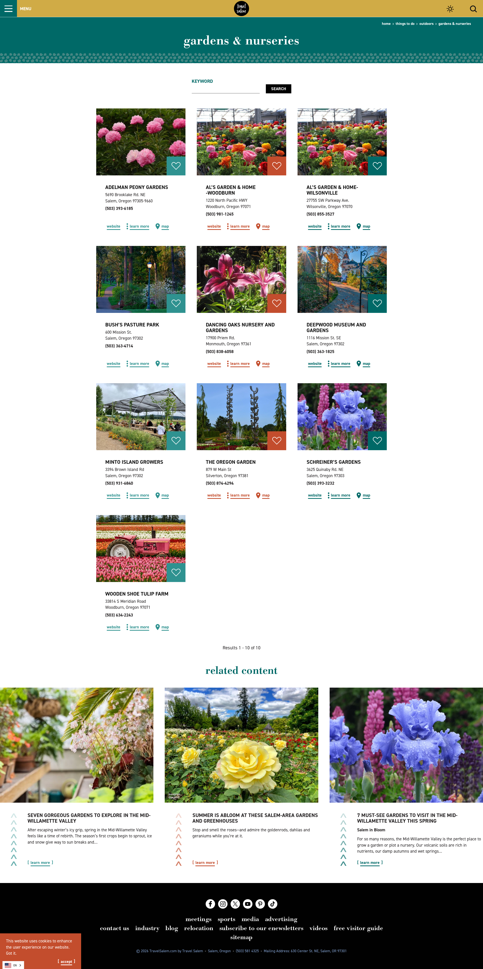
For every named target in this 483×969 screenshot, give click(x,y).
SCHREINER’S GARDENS (334, 461)
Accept (66, 961)
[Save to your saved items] (176, 165)
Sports (226, 919)
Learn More (40, 862)
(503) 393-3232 (320, 483)
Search (278, 88)
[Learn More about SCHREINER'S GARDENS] (342, 416)
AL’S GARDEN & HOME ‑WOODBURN (231, 190)
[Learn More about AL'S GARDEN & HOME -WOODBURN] (241, 141)
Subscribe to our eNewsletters (261, 928)
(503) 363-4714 (119, 346)
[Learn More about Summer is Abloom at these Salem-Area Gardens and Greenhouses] (241, 745)
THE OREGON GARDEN (231, 461)
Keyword (202, 81)
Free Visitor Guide (358, 928)
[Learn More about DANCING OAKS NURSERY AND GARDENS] (241, 279)
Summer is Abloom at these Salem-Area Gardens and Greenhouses (255, 818)
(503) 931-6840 (119, 483)
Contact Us (114, 928)
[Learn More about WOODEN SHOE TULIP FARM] (140, 548)
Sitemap (241, 937)
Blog (171, 928)
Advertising (281, 919)
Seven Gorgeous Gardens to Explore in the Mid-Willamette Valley (89, 818)
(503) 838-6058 (220, 351)
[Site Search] (473, 8)
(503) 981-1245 (220, 214)
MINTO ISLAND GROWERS (134, 461)
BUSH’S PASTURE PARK (132, 324)
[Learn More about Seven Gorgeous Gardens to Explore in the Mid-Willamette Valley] (76, 745)
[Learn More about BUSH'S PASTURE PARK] (140, 279)
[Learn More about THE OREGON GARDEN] (241, 416)
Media (250, 919)
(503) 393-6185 (119, 208)
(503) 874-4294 (220, 483)
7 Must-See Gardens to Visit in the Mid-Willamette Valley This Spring (407, 818)
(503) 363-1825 (320, 351)
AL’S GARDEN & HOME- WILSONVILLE (332, 190)
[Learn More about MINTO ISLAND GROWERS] (140, 416)
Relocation (198, 928)
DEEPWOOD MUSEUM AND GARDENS (336, 327)
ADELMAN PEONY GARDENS (136, 187)
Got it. (11, 953)
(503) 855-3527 (320, 214)
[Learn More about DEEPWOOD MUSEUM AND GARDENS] (342, 279)
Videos (319, 928)
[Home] (241, 8)
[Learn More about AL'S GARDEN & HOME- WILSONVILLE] (342, 141)
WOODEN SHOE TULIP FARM (136, 593)
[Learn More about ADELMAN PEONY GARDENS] (140, 141)
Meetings (198, 919)
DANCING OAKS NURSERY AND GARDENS (240, 327)
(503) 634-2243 (119, 615)
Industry (147, 928)
